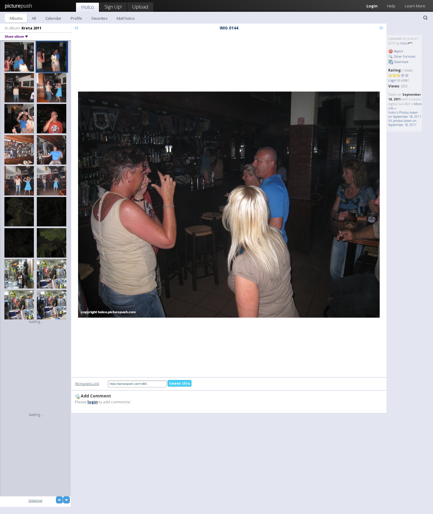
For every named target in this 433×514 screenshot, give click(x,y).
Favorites (99, 18)
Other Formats (404, 56)
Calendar (53, 18)
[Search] (425, 17)
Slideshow (35, 500)
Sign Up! (113, 6)
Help (391, 6)
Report (398, 51)
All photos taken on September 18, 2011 (402, 122)
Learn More (415, 6)
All (34, 18)
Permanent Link (87, 383)
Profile (76, 18)
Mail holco (126, 18)
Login (372, 6)
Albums (15, 18)
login (92, 401)
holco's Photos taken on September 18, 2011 (404, 114)
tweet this (179, 383)
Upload (140, 6)
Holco (87, 7)
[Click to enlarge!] (229, 205)
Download (400, 61)
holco (404, 43)
